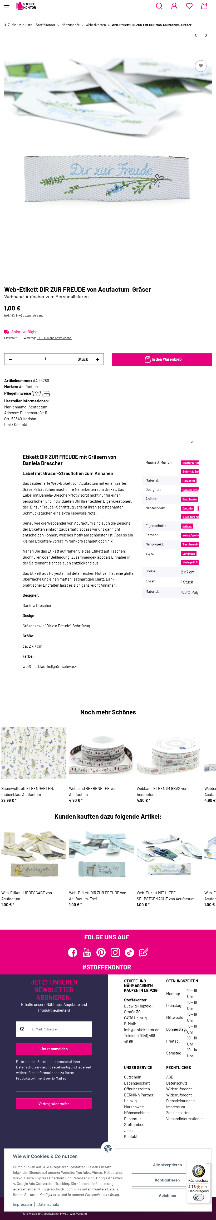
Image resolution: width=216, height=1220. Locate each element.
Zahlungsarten (178, 1112)
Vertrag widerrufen (54, 1103)
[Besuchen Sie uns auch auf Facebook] (72, 952)
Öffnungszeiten (137, 1088)
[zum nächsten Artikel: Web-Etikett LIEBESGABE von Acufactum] (206, 35)
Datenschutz (48, 1204)
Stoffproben (134, 1124)
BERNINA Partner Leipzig (138, 1097)
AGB (169, 1077)
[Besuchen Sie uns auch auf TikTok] (129, 952)
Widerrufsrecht (179, 1088)
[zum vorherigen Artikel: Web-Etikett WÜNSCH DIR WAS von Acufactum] (195, 35)
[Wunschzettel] (189, 6)
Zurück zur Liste (20, 25)
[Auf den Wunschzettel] (201, 66)
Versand (38, 315)
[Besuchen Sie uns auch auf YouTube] (87, 952)
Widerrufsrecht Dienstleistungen (180, 1097)
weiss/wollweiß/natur (197, 535)
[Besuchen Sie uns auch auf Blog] (143, 952)
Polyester (189, 480)
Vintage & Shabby (194, 562)
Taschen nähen (192, 544)
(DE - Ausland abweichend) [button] (54, 338)
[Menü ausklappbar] (6, 3)
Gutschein (132, 1077)
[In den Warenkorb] (8, 53)
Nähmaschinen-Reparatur (137, 1115)
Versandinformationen (185, 1118)
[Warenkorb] (204, 6)
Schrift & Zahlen (193, 471)
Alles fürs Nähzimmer (196, 517)
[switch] (198, 1197)
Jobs (128, 1130)
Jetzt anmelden (54, 1048)
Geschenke (190, 499)
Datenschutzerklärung (33, 1067)
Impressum (22, 1204)
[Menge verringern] (10, 359)
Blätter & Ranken (193, 462)
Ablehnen (167, 1195)
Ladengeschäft (137, 1083)
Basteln (188, 508)
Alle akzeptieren (167, 1164)
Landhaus (189, 553)
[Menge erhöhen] (98, 359)
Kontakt (20, 424)
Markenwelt (134, 1106)
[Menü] (207, 1165)
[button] (159, 6)
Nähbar (187, 526)
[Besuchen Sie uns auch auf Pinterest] (101, 952)
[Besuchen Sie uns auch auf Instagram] (115, 952)
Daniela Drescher (194, 490)
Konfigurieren (167, 1180)
